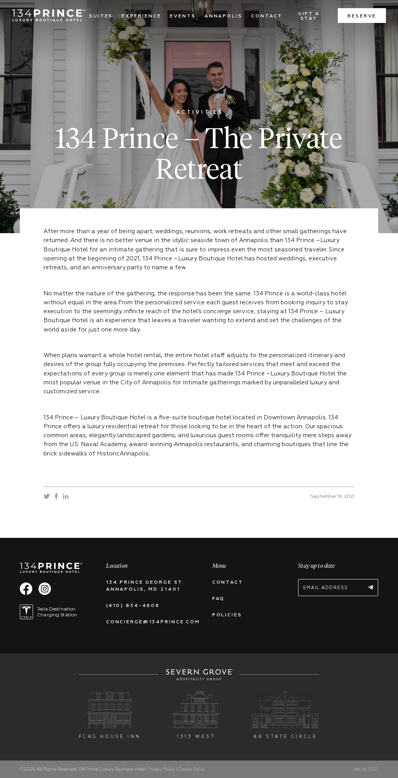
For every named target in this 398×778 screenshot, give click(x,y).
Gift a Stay (309, 16)
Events (183, 16)
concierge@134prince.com (153, 622)
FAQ (218, 599)
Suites (101, 16)
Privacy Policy (162, 769)
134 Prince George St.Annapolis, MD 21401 (145, 586)
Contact (266, 16)
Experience (141, 16)
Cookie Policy (191, 769)
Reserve (361, 16)
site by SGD (366, 769)
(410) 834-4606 (133, 606)
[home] (48, 15)
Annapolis (223, 16)
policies (227, 615)
